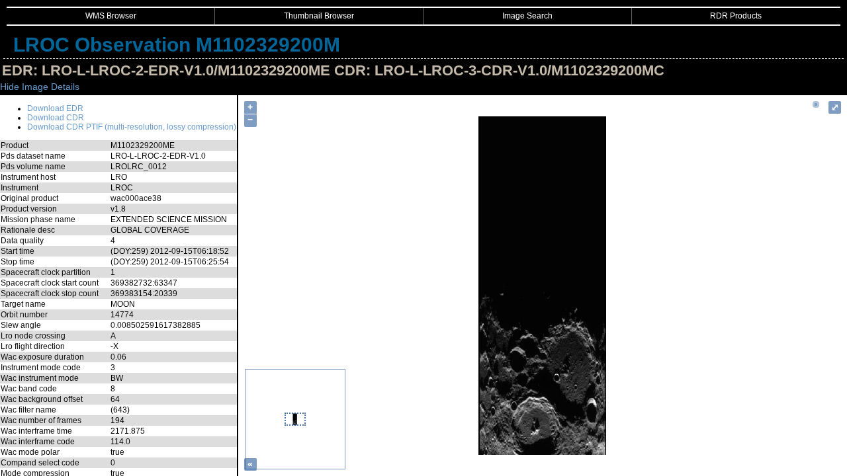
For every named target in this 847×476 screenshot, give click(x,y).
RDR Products (736, 15)
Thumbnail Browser (319, 15)
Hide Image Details (39, 86)
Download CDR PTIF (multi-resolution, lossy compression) (131, 127)
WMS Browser (110, 15)
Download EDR (55, 108)
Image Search (527, 15)
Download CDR (55, 117)
